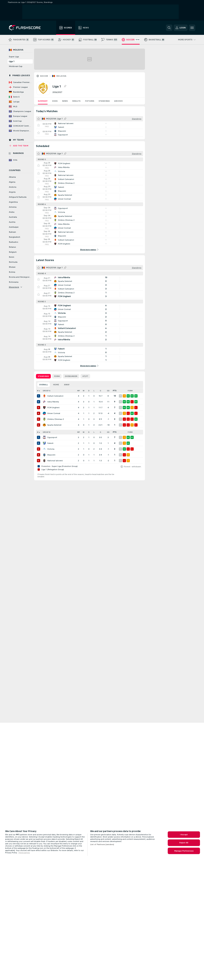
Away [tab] (67, 384)
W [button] (84, 391)
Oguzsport (52, 437)
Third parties (24, 853)
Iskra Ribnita (53, 401)
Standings (104, 101)
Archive (118, 101)
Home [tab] (56, 384)
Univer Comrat (53, 413)
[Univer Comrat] (44, 413)
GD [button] (108, 391)
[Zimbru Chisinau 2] (44, 419)
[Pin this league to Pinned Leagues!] (65, 86)
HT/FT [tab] (85, 376)
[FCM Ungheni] (44, 407)
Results (76, 101)
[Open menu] (192, 28)
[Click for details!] (89, 125)
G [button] (100, 391)
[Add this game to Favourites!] (38, 125)
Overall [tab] (43, 384)
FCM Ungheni (53, 407)
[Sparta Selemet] (44, 425)
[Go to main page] (27, 27)
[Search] (169, 28)
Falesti (50, 443)
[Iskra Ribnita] (44, 401)
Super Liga (14, 56)
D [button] (89, 391)
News (65, 101)
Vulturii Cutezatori (55, 396)
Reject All (183, 843)
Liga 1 (11, 61)
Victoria (50, 449)
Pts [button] (114, 391)
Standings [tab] (43, 376)
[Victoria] (44, 449)
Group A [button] (46, 391)
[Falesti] (44, 443)
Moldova (61, 76)
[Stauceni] (44, 454)
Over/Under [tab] (71, 376)
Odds (55, 101)
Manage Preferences (184, 851)
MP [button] (78, 391)
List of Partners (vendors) (102, 844)
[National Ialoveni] (44, 460)
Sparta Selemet (54, 425)
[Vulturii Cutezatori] (44, 396)
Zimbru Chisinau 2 (55, 419)
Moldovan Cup (15, 66)
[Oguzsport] (44, 437)
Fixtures (89, 101)
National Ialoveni (55, 460)
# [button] (37, 391)
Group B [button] (46, 432)
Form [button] (130, 391)
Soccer (44, 76)
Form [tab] (57, 376)
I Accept (184, 834)
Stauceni (51, 455)
